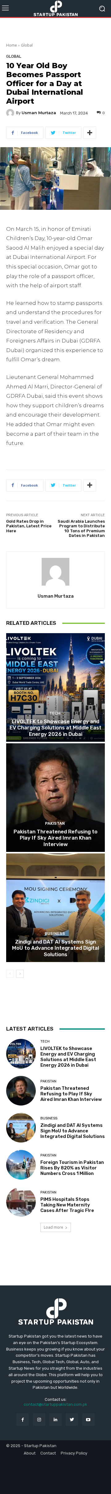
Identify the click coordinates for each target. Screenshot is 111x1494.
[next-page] (20, 974)
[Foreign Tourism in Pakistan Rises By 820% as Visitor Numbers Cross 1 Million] (21, 1165)
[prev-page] (10, 974)
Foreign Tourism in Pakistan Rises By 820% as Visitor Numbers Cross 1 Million (72, 1168)
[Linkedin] (55, 1419)
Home (11, 45)
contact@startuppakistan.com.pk (55, 1404)
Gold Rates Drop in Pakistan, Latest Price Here (28, 526)
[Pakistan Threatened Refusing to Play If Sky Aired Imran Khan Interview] (55, 797)
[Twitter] (72, 1419)
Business (55, 934)
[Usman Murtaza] (11, 113)
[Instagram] (39, 1419)
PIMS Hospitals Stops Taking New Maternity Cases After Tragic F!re (67, 1205)
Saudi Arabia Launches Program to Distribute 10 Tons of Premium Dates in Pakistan (81, 528)
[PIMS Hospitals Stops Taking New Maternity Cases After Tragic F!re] (21, 1202)
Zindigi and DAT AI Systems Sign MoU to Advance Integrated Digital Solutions (55, 948)
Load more (53, 1227)
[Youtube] (88, 1419)
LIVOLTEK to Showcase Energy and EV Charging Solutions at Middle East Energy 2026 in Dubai (55, 727)
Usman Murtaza (39, 113)
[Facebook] (23, 1419)
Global (27, 45)
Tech (54, 713)
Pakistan (55, 823)
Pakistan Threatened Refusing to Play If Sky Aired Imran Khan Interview (55, 837)
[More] (89, 133)
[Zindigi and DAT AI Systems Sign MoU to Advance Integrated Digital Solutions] (55, 907)
